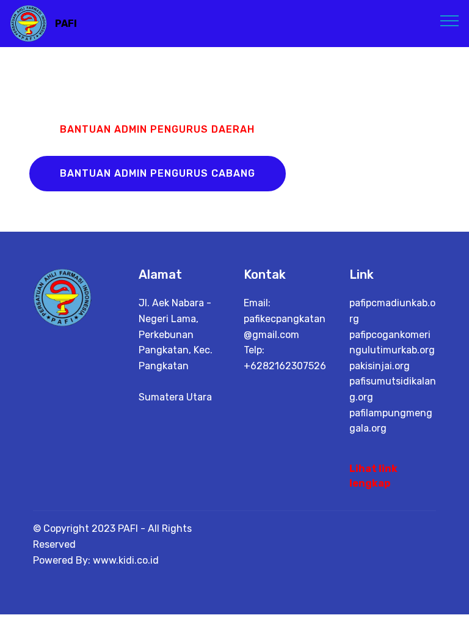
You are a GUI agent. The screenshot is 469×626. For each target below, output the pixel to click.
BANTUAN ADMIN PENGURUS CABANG (157, 173)
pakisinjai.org (379, 366)
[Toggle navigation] (449, 20)
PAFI (66, 23)
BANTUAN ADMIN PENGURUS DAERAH (157, 129)
